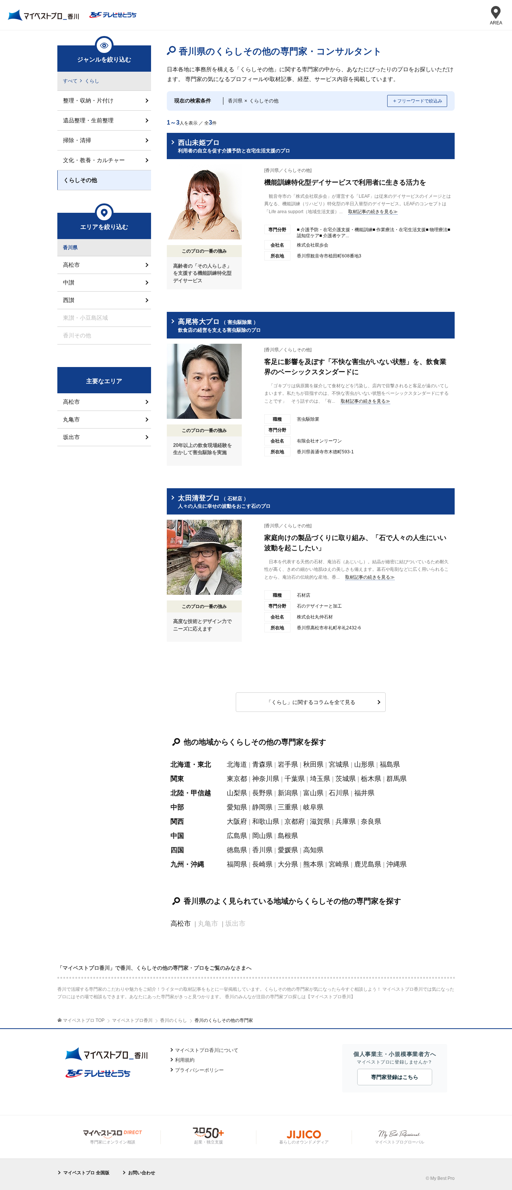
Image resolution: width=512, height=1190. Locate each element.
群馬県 (396, 778)
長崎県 (262, 864)
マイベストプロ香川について (206, 1050)
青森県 (262, 764)
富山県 (313, 793)
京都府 (294, 821)
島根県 (288, 835)
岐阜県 (313, 807)
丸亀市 (71, 419)
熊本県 (313, 864)
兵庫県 (345, 821)
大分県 (288, 864)
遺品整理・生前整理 (88, 120)
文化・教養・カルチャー (94, 160)
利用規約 (185, 1060)
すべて (70, 81)
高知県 (313, 850)
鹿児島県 (367, 864)
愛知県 (237, 807)
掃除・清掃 (77, 140)
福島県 (390, 764)
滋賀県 (320, 821)
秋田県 (313, 764)
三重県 (288, 807)
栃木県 (371, 778)
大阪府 (237, 821)
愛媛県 (288, 850)
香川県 (262, 850)
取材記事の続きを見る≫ (373, 211)
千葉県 (294, 778)
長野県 (262, 793)
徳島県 (237, 850)
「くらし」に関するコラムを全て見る (310, 702)
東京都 (237, 778)
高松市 (181, 923)
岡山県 (262, 835)
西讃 (68, 300)
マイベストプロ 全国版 (86, 1172)
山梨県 (237, 793)
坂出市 (71, 437)
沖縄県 (396, 864)
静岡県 (262, 807)
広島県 (237, 835)
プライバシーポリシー (199, 1070)
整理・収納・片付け (88, 100)
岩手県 (288, 764)
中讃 (68, 282)
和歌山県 (265, 821)
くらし (92, 81)
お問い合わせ (141, 1172)
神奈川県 (265, 778)
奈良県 (371, 821)
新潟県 (288, 793)
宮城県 (339, 764)
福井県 (364, 793)
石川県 (339, 793)
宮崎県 (339, 864)
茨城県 (345, 778)
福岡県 (237, 864)
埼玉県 (320, 778)
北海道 (237, 764)
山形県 (364, 764)
